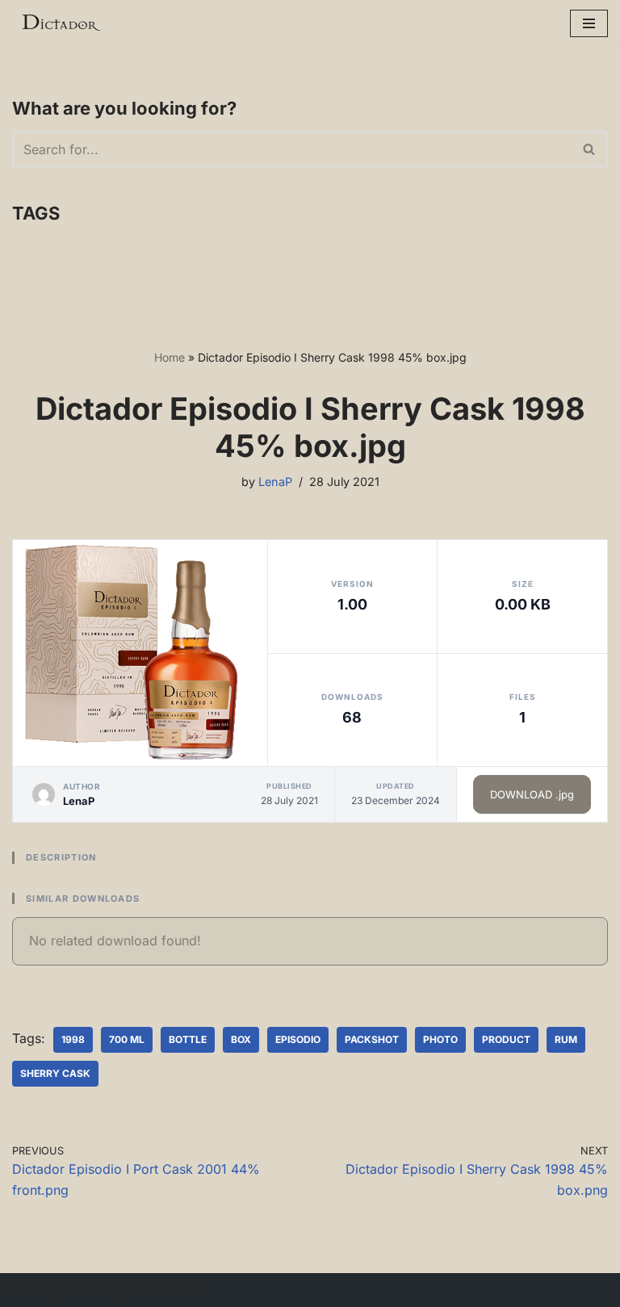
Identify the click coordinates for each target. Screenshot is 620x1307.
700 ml (127, 1039)
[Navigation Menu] (589, 23)
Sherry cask (55, 1073)
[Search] (590, 149)
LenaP (275, 481)
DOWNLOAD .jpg (532, 794)
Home (169, 357)
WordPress (166, 1289)
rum (566, 1039)
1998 (73, 1039)
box (241, 1039)
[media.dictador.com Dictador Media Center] (60, 23)
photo (440, 1039)
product (506, 1039)
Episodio (297, 1039)
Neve (28, 1289)
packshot (372, 1039)
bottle (188, 1039)
